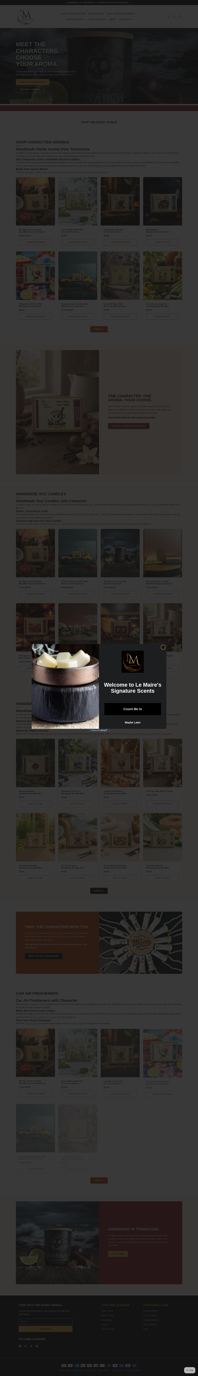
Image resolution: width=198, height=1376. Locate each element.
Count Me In (132, 709)
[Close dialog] (163, 647)
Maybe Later (133, 722)
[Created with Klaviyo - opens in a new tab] (99, 730)
